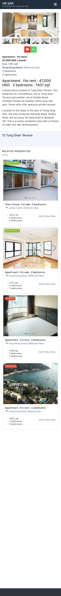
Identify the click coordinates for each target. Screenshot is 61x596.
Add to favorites (47, 216)
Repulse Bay (34, 411)
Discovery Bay (31, 208)
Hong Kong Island (18, 275)
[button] (54, 180)
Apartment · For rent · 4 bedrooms (25, 407)
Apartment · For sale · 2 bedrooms (25, 272)
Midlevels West (36, 275)
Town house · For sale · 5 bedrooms (25, 204)
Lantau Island (15, 208)
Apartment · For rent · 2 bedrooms (25, 340)
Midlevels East (32, 67)
